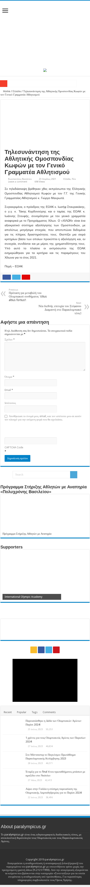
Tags (34, 712)
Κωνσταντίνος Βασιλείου (20, 179)
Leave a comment (17, 181)
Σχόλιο (10, 339)
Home (6, 91)
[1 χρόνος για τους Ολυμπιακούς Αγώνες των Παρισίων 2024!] (13, 743)
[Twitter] (48, 650)
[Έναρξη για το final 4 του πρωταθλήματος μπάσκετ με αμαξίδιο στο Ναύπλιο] (13, 777)
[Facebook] (41, 650)
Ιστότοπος (10, 403)
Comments (49, 712)
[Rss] (33, 650)
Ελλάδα (17, 91)
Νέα (74, 179)
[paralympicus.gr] (45, 34)
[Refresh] (34, 429)
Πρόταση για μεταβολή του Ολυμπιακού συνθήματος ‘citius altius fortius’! (28, 295)
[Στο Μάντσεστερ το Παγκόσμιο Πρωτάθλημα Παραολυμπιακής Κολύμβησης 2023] (13, 760)
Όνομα (9, 376)
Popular (21, 712)
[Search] (73, 474)
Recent (8, 712)
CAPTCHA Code (14, 447)
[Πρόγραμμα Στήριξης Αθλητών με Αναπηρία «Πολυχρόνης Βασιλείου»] (45, 514)
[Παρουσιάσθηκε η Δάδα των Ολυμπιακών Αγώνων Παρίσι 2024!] (13, 726)
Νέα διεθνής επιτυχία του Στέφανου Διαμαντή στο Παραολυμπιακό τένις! (60, 308)
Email (9, 390)
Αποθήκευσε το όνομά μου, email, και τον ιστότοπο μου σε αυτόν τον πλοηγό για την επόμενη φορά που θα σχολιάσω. (43, 418)
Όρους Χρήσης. (63, 880)
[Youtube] (56, 650)
